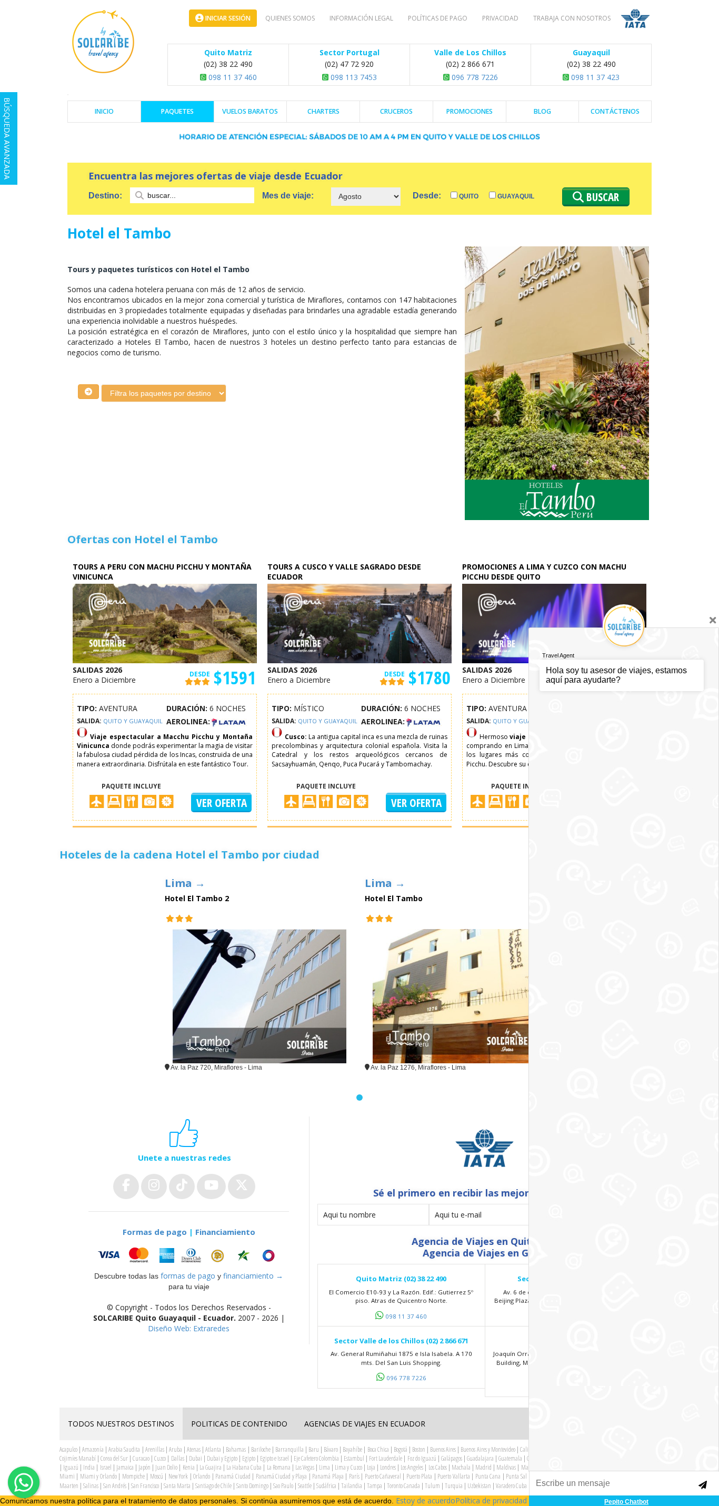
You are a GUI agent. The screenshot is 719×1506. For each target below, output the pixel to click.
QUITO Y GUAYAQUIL (133, 721)
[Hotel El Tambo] (459, 996)
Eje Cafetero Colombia (316, 1458)
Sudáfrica (326, 1485)
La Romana (279, 1467)
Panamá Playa (327, 1476)
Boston (418, 1449)
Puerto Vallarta (453, 1476)
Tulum (432, 1485)
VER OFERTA (221, 802)
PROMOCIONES (469, 111)
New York (178, 1476)
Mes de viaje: (288, 195)
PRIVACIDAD (500, 18)
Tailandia (351, 1485)
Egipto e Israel (274, 1458)
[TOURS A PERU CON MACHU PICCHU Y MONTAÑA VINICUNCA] (165, 623)
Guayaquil (515, 196)
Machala (461, 1467)
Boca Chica (378, 1449)
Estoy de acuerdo (425, 1500)
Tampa (374, 1485)
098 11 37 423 (594, 77)
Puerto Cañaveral (383, 1476)
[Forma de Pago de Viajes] (188, 1255)
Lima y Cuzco (348, 1467)
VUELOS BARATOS (250, 111)
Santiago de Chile (213, 1485)
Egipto (248, 1458)
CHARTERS (323, 111)
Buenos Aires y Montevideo (488, 1449)
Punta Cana (488, 1476)
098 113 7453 (352, 77)
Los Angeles (412, 1467)
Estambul (354, 1458)
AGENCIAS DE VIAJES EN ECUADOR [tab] (364, 1424)
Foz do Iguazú (421, 1458)
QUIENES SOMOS (290, 18)
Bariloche (261, 1449)
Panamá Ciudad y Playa (281, 1476)
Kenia (189, 1467)
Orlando (201, 1476)
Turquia (454, 1485)
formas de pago (188, 1276)
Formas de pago (155, 1231)
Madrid (483, 1467)
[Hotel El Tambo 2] (259, 996)
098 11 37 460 (231, 77)
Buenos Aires (443, 1449)
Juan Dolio (166, 1467)
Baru (313, 1449)
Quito (467, 196)
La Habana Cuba (244, 1467)
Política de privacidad (491, 1500)
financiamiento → (253, 1276)
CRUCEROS (396, 111)
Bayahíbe (352, 1449)
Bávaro (331, 1449)
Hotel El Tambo (394, 898)
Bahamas (236, 1449)
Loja (371, 1467)
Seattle (305, 1485)
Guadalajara (480, 1458)
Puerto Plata (419, 1476)
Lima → (185, 883)
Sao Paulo (283, 1485)
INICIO (104, 111)
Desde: (427, 195)
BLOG (542, 111)
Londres (388, 1467)
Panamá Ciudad (232, 1476)
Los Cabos (437, 1467)
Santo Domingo (252, 1485)
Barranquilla (289, 1449)
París (354, 1476)
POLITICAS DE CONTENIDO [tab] (239, 1424)
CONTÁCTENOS (615, 111)
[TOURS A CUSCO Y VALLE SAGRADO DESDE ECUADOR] (359, 623)
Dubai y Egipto (222, 1458)
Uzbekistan (479, 1485)
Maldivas (506, 1467)
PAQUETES (177, 111)
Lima (324, 1467)
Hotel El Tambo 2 (197, 898)
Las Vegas (304, 1467)
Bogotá (400, 1449)
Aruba (175, 1449)
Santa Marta (177, 1485)
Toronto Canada (403, 1485)
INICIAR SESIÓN (227, 18)
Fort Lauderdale (385, 1458)
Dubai (195, 1458)
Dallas (177, 1458)
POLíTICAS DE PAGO (437, 18)
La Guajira (210, 1467)
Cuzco (160, 1458)
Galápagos (451, 1458)
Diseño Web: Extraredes (188, 1328)
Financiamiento (225, 1231)
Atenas (194, 1449)
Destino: (106, 195)
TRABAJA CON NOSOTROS (572, 18)
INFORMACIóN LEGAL (361, 18)
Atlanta (213, 1449)
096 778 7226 (474, 77)
